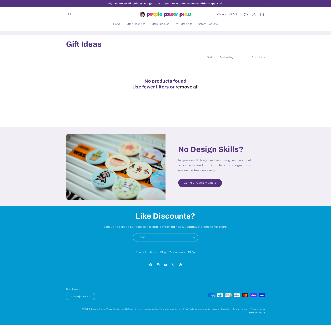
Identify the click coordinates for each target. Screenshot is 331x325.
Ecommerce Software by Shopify (212, 309)
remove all (187, 86)
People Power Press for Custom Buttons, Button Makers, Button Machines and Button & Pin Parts (142, 309)
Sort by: (211, 57)
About (153, 252)
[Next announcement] (264, 3)
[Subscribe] (194, 237)
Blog (163, 252)
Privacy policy (257, 309)
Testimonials (177, 252)
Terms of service (256, 313)
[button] (70, 14)
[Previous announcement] (67, 3)
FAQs (191, 252)
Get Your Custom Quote (200, 182)
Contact (141, 252)
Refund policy (240, 309)
